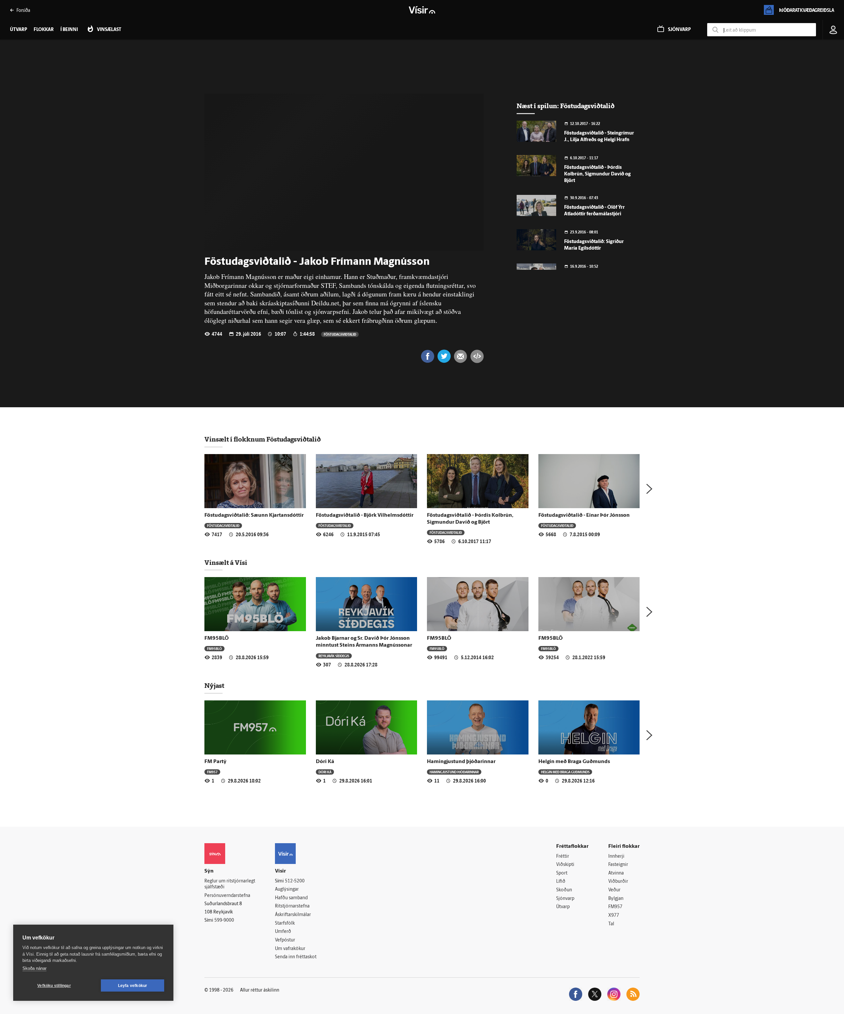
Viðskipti (565, 864)
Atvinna (616, 873)
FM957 (212, 772)
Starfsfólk (285, 923)
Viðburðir (618, 881)
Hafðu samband (291, 898)
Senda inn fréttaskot (295, 957)
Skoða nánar (34, 968)
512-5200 (295, 881)
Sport (561, 873)
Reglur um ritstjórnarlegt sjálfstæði (229, 884)
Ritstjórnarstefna (292, 906)
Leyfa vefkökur (132, 985)
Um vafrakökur (290, 948)
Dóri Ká (325, 761)
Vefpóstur (285, 940)
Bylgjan (615, 898)
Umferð (283, 931)
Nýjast (214, 686)
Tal (611, 924)
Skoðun (564, 890)
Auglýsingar (287, 889)
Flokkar (44, 29)
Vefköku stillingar (54, 985)
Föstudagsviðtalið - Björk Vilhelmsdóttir (364, 515)
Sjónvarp (565, 898)
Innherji (616, 856)
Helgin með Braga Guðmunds (574, 761)
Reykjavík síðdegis (333, 656)
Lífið (560, 881)
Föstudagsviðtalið (340, 334)
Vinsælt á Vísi (225, 563)
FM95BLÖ (216, 638)
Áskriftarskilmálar (293, 914)
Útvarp (563, 907)
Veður (614, 890)
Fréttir (562, 856)
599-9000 (224, 920)
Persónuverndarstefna (227, 895)
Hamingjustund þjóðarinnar (461, 761)
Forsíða (23, 10)
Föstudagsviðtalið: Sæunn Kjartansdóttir (254, 515)
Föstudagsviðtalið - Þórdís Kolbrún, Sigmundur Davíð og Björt (597, 174)
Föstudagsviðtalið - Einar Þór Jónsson (584, 515)
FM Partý (215, 761)
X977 (613, 915)
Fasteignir (618, 864)
